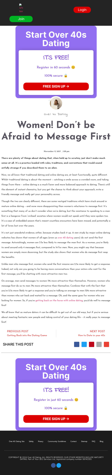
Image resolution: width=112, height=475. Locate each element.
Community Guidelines (57, 441)
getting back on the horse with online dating (59, 300)
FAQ (93, 441)
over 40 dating (65, 238)
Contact (73, 441)
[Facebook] (53, 465)
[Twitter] (58, 465)
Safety (31, 441)
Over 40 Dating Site (16, 441)
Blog (101, 441)
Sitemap (84, 441)
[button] (82, 10)
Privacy (40, 441)
